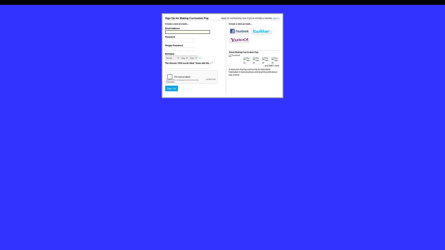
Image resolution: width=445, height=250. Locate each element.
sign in (276, 17)
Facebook (239, 31)
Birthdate (169, 53)
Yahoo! (239, 39)
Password (170, 36)
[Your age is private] (200, 58)
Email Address (172, 28)
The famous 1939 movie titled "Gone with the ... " (189, 63)
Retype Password (174, 45)
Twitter (261, 31)
